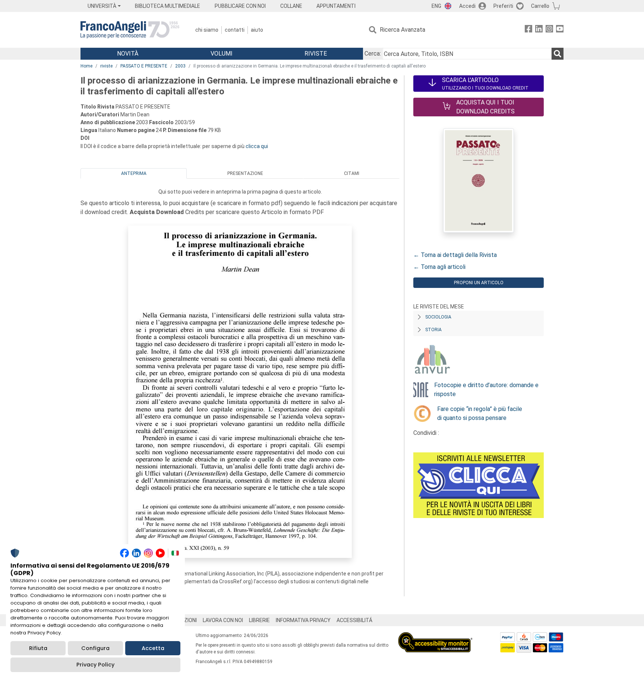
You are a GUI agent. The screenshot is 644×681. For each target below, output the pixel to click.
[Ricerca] (558, 54)
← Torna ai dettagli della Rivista (455, 254)
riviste (106, 66)
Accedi (467, 6)
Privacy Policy (95, 664)
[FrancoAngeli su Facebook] (528, 30)
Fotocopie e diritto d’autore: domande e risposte (486, 390)
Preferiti (503, 6)
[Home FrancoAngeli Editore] (129, 30)
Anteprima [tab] (133, 173)
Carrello (540, 6)
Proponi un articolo (478, 282)
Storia (433, 329)
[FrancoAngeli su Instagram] (549, 30)
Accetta (153, 648)
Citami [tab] (351, 173)
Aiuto (257, 30)
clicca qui (257, 146)
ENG (436, 6)
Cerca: (372, 53)
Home (86, 66)
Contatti (234, 30)
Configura (95, 648)
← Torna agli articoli (439, 266)
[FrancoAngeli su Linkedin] (539, 30)
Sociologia (438, 317)
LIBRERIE (259, 620)
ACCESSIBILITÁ (354, 620)
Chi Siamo (206, 30)
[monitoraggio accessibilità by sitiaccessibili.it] (435, 636)
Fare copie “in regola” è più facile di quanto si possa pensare (479, 413)
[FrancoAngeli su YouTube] (560, 30)
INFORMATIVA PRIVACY (303, 620)
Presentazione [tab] (245, 173)
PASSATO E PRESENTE (143, 66)
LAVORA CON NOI (223, 620)
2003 (180, 66)
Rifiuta (38, 648)
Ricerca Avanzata (402, 29)
